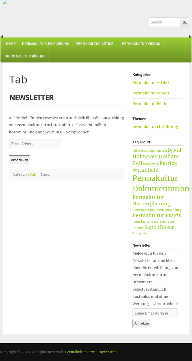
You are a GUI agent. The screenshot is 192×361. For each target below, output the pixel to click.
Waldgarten (140, 233)
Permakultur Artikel (96, 43)
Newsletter (31, 97)
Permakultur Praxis (156, 215)
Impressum (107, 352)
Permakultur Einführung (45, 43)
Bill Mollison (140, 150)
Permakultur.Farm (71, 15)
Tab (33, 174)
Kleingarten (151, 164)
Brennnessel (158, 150)
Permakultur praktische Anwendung (157, 210)
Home (11, 43)
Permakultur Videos (141, 43)
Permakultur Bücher (26, 56)
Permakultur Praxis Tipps (149, 221)
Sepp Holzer (159, 227)
